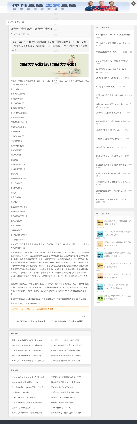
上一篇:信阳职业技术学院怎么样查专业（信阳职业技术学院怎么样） (41, 321)
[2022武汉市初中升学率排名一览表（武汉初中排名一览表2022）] (99, 275)
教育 (17, 22)
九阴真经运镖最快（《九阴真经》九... (112, 190)
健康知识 (56, 67)
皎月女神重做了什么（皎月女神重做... (112, 164)
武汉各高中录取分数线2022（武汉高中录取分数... (117, 222)
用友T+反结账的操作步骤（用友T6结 (27, 340)
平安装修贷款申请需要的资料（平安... (112, 43)
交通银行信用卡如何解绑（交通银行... (112, 182)
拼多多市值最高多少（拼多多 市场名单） (113, 60)
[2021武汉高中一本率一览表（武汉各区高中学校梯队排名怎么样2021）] (99, 265)
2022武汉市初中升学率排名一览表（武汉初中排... (117, 276)
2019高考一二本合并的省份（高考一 (66, 340)
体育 (56, 45)
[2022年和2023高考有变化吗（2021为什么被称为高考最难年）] (99, 286)
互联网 (56, 40)
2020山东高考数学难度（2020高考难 (66, 345)
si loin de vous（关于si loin (24, 397)
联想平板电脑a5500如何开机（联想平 (27, 387)
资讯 (56, 13)
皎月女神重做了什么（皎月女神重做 (66, 412)
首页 (11, 22)
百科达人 (56, 61)
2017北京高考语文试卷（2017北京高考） (29, 360)
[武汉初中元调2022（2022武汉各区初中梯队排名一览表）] (99, 297)
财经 (56, 24)
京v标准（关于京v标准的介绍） (64, 397)
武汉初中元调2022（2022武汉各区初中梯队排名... (118, 297)
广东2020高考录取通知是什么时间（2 (67, 350)
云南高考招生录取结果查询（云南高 (66, 355)
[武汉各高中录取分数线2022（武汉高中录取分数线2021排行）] (99, 222)
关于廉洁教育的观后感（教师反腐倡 (66, 360)
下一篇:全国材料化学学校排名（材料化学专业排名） (73, 321)
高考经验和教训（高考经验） (63, 387)
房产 (56, 29)
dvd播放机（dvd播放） (22, 392)
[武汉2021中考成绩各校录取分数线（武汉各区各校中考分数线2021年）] (99, 243)
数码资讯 (56, 51)
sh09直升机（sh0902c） (61, 407)
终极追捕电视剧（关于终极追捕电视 (27, 402)
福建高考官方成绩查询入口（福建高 (27, 345)
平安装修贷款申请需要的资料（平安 (66, 377)
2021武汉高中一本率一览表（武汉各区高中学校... (117, 265)
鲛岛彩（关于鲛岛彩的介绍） (63, 402)
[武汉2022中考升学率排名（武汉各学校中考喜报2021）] (99, 254)
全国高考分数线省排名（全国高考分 (27, 350)
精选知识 (56, 83)
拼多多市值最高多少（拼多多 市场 (65, 382)
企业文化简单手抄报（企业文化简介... (112, 173)
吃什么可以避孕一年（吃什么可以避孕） (113, 156)
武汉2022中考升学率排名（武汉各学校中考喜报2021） (117, 254)
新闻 (56, 19)
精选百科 (56, 72)
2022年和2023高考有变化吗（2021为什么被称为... (116, 286)
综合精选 (56, 77)
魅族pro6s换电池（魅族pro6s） (25, 382)
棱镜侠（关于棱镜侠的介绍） (24, 407)
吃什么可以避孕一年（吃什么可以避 (27, 412)
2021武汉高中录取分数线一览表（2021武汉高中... (117, 233)
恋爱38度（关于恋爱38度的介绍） (65, 392)
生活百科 (56, 56)
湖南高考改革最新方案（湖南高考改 (27, 355)
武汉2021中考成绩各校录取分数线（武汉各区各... (117, 244)
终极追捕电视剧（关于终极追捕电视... (112, 121)
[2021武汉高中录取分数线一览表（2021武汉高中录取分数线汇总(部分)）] (99, 233)
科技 (56, 35)
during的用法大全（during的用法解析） (29, 377)
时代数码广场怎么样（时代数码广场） (112, 199)
